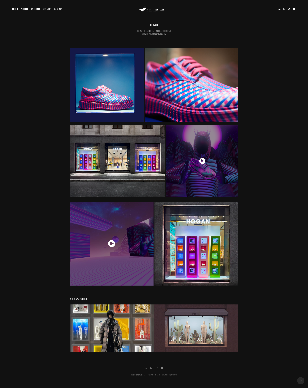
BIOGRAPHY (47, 9)
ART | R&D (24, 9)
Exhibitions (35, 9)
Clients (15, 9)
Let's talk (58, 9)
